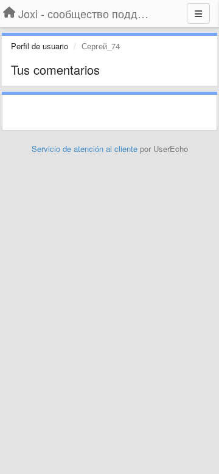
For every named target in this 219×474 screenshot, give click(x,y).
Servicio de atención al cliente (86, 148)
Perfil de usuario (39, 46)
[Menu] (198, 13)
